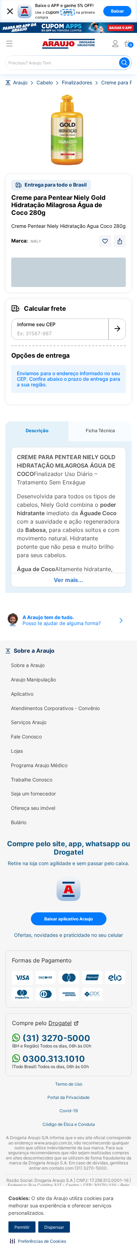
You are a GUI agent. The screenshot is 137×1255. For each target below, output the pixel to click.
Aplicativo (22, 694)
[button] (37, 1241)
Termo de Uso (68, 1084)
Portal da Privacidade (68, 1097)
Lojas (17, 751)
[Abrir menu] (9, 45)
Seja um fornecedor (33, 794)
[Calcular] (117, 329)
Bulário (18, 822)
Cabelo (45, 82)
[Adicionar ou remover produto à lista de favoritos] (105, 241)
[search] (68, 62)
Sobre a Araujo (28, 665)
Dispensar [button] (54, 1227)
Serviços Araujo (28, 722)
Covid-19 (68, 1110)
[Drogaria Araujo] (68, 44)
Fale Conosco (26, 736)
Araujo (20, 82)
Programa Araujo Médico (39, 765)
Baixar (117, 11)
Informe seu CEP (36, 324)
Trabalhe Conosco (31, 780)
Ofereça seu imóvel (33, 808)
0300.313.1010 (52, 1059)
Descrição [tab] (37, 430)
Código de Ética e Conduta (69, 1124)
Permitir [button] (22, 1227)
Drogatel (60, 1023)
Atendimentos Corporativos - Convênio (55, 708)
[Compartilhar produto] (120, 241)
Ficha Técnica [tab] (100, 430)
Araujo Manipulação (33, 679)
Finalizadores (77, 82)
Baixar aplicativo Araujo (68, 918)
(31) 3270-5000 (55, 1038)
